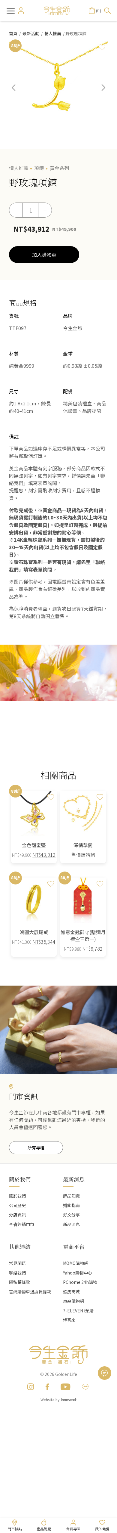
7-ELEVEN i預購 (78, 1311)
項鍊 (39, 168)
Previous (18, 92)
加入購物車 (44, 254)
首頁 (13, 33)
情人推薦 (52, 33)
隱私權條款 (19, 1282)
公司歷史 (17, 1205)
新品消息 (71, 1224)
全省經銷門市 (21, 1224)
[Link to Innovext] (68, 1399)
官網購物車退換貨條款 (30, 1292)
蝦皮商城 (71, 1292)
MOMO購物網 (75, 1263)
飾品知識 (71, 1196)
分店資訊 (17, 1215)
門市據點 (15, 1528)
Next (99, 92)
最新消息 (74, 1179)
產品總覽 (44, 1528)
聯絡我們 (17, 1273)
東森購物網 (73, 1301)
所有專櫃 (36, 1147)
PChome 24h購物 (80, 1282)
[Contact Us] (104, 1373)
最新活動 (30, 33)
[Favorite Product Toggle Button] (102, 47)
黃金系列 (59, 168)
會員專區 (73, 1528)
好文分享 (71, 1215)
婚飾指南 (71, 1205)
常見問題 (17, 1263)
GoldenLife (66, 1374)
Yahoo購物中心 (77, 1273)
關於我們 (17, 1196)
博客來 (69, 1320)
